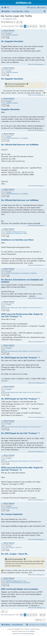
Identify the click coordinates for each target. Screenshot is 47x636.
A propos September (12, 507)
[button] (21, 26)
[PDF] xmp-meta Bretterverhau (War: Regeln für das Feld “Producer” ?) (21, 307)
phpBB (17, 629)
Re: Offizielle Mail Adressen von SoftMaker (20, 145)
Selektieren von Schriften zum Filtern (16, 233)
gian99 (9, 559)
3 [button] (30, 26)
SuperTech (10, 84)
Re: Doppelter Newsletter (12, 41)
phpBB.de (32, 631)
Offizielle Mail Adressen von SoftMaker (17, 138)
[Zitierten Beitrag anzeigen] (27, 84)
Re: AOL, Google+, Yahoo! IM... (14, 554)
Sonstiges (8, 33)
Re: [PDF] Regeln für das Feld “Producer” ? (20, 358)
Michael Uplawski (9, 30)
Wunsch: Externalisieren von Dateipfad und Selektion (21, 273)
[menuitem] (6, 7)
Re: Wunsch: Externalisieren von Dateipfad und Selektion (22, 281)
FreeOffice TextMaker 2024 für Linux (16, 232)
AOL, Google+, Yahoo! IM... (14, 547)
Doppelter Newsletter (12, 35)
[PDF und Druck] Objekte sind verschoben (18, 582)
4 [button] (33, 26)
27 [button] (41, 26)
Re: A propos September (12, 514)
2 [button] (27, 26)
